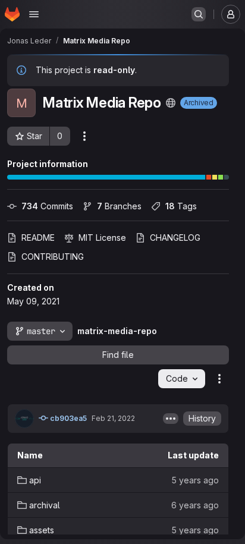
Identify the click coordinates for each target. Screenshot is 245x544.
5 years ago (195, 480)
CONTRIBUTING (52, 256)
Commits (47, 206)
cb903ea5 (67, 418)
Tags (181, 206)
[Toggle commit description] (170, 418)
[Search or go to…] (198, 14)
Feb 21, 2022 (113, 418)
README (38, 237)
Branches (119, 206)
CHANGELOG (175, 237)
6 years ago (195, 505)
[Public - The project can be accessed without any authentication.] (170, 103)
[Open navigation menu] (33, 14)
